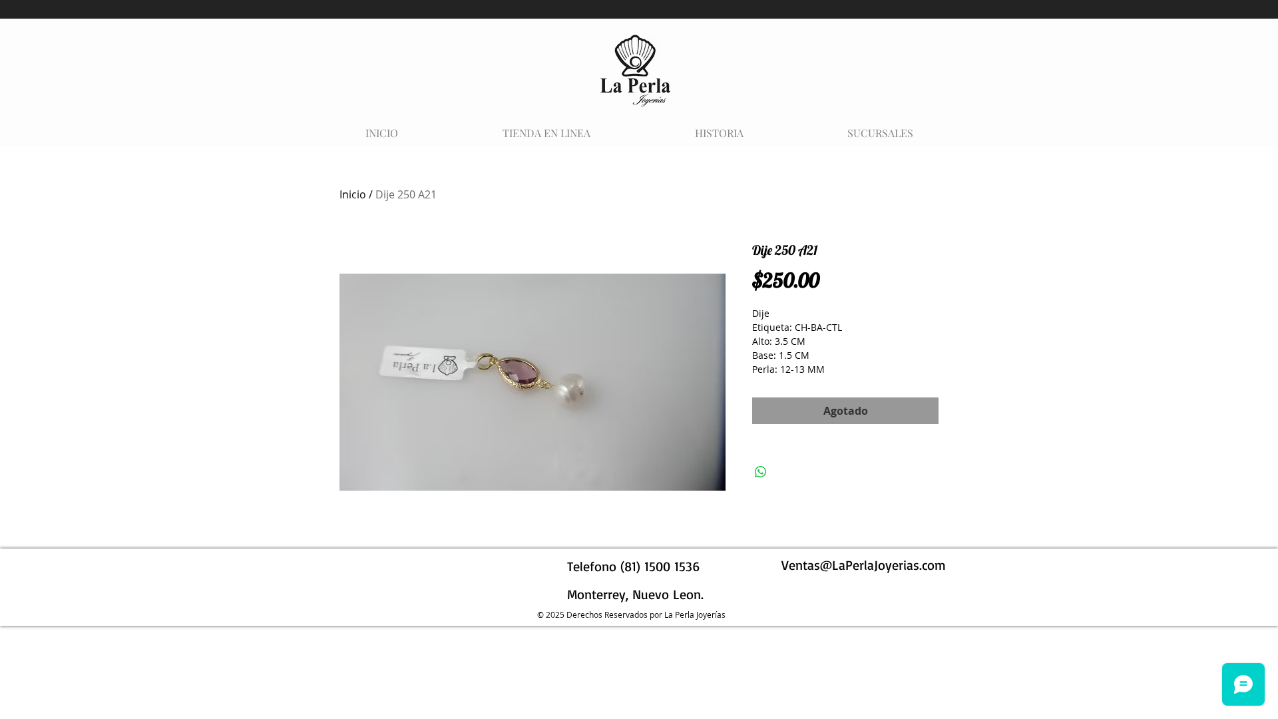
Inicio (352, 194)
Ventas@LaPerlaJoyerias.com (863, 565)
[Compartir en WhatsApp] (761, 472)
